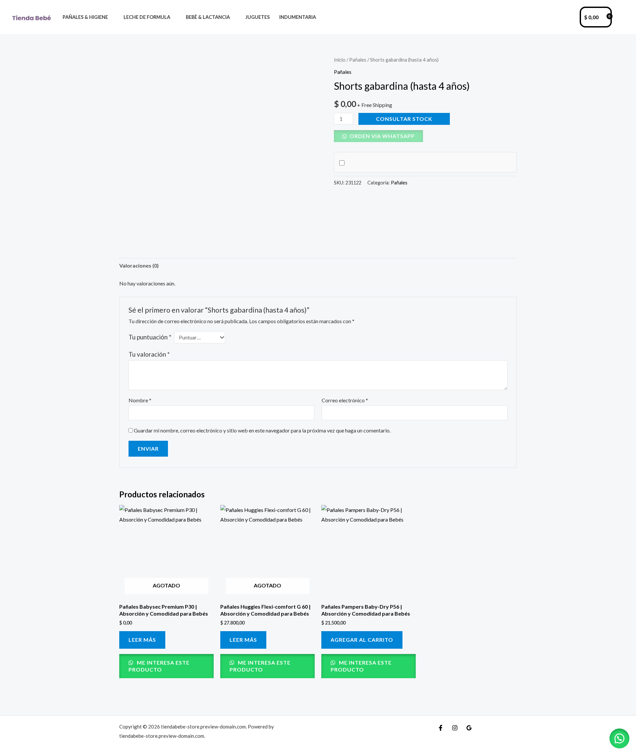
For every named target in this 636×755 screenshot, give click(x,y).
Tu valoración (149, 354)
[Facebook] (441, 728)
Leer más (142, 639)
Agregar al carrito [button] (362, 639)
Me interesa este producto (159, 666)
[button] (378, 136)
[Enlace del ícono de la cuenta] (621, 17)
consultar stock (404, 119)
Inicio (339, 60)
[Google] (469, 728)
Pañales (357, 60)
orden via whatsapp (381, 136)
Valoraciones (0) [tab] (139, 265)
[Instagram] (455, 728)
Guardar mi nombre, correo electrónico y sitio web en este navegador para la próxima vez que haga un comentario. (262, 430)
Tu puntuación (150, 337)
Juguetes (257, 17)
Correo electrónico (345, 400)
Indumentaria (297, 17)
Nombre (140, 400)
